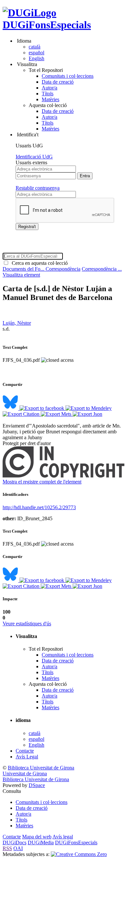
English (36, 58)
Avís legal (62, 836)
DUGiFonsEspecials (47, 25)
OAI (18, 848)
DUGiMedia (41, 842)
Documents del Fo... (24, 269)
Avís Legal (27, 756)
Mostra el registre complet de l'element (42, 481)
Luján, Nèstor (17, 323)
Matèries (50, 99)
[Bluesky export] (11, 408)
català (34, 46)
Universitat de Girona (25, 773)
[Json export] (87, 414)
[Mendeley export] (88, 408)
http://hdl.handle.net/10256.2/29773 (39, 507)
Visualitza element (21, 275)
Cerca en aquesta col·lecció (38, 263)
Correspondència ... (102, 269)
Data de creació (58, 82)
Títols (47, 93)
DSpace (37, 785)
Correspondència (63, 269)
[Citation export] (22, 414)
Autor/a (49, 87)
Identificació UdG (34, 156)
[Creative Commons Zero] (79, 854)
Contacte (25, 751)
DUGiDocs (14, 842)
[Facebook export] (42, 408)
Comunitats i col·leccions (67, 76)
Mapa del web (36, 836)
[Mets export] (57, 414)
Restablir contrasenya (38, 188)
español (36, 52)
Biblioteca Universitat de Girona (41, 767)
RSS (7, 848)
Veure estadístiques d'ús (27, 623)
